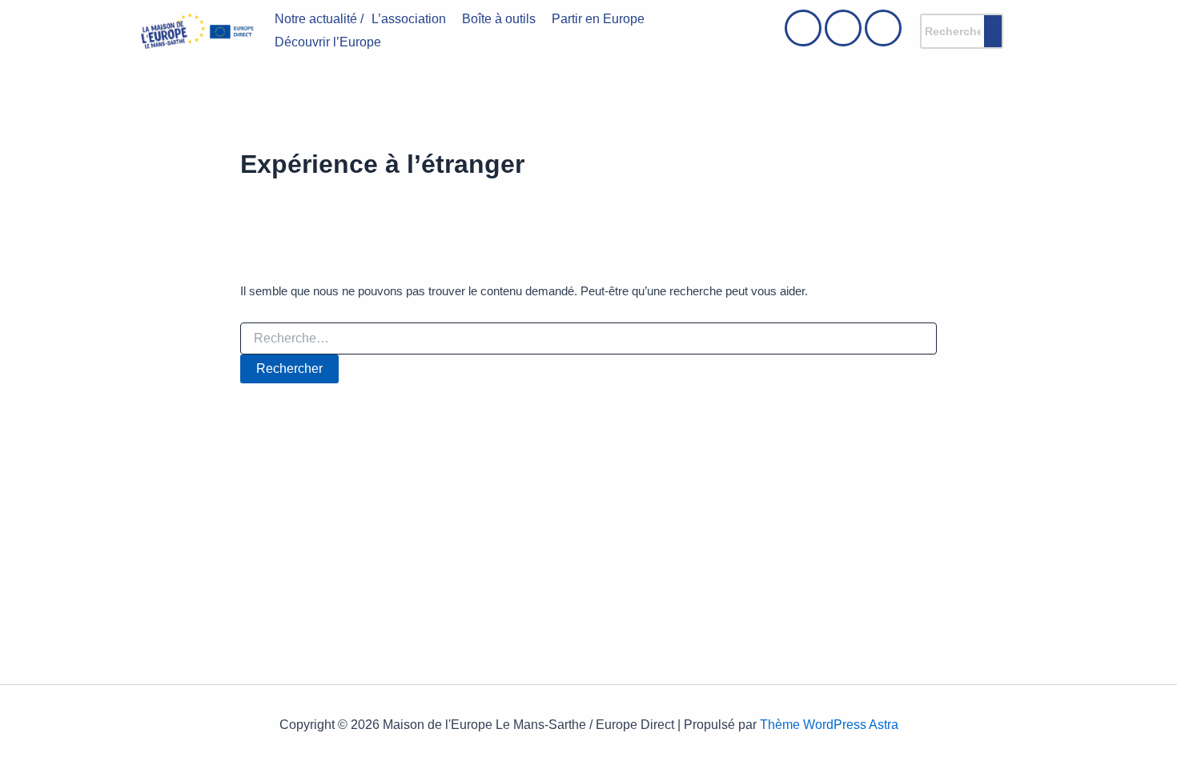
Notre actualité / (319, 19)
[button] (413, 19)
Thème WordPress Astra (829, 724)
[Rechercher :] (588, 338)
